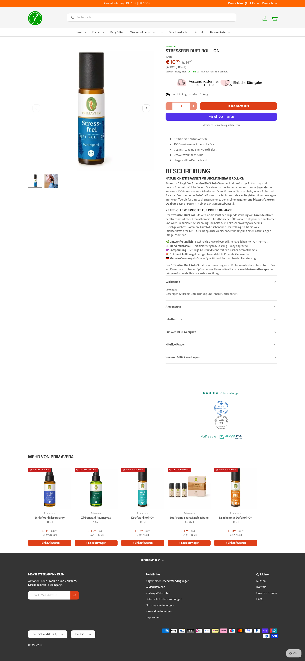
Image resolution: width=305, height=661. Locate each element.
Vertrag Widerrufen (158, 593)
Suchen (260, 581)
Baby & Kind (117, 32)
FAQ (259, 599)
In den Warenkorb (238, 106)
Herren (78, 32)
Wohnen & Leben (140, 32)
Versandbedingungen (159, 611)
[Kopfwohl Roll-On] (142, 487)
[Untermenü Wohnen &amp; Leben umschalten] (154, 32)
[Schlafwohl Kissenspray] (49, 487)
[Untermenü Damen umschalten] (104, 32)
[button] (275, 18)
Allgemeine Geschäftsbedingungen (167, 581)
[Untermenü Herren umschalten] (86, 32)
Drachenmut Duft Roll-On (235, 517)
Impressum (153, 617)
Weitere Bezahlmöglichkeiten (221, 125)
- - (161, 32)
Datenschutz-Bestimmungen (164, 599)
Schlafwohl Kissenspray (50, 517)
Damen (96, 32)
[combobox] (151, 17)
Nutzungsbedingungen (160, 605)
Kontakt (200, 32)
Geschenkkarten (179, 32)
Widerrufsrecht (155, 587)
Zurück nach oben (151, 560)
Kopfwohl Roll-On (142, 517)
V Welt (39, 645)
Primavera (171, 46)
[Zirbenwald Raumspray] (96, 487)
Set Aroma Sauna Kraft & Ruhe (189, 517)
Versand (192, 71)
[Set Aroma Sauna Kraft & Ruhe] (189, 487)
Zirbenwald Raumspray (96, 517)
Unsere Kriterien (220, 32)
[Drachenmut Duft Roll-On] (235, 487)
